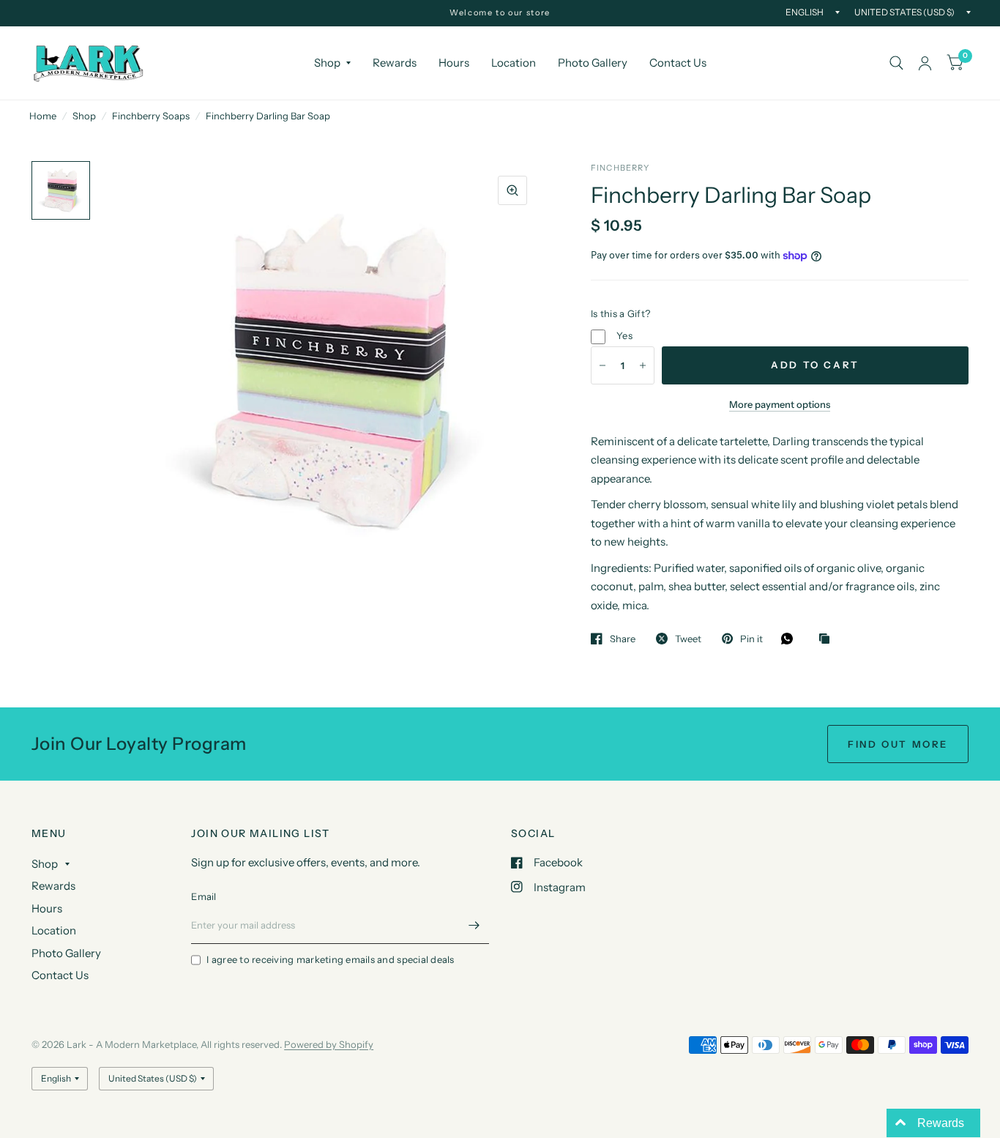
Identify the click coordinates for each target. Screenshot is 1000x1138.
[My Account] (925, 63)
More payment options (779, 404)
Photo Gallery (592, 63)
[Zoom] (512, 190)
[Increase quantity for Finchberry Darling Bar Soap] (643, 365)
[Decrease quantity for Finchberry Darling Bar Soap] (602, 365)
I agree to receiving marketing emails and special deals (330, 959)
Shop (327, 63)
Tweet (688, 638)
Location (513, 63)
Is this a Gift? (620, 313)
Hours (454, 63)
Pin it (751, 638)
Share (622, 638)
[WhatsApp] (790, 638)
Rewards (395, 63)
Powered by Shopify (328, 1044)
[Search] (896, 63)
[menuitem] (332, 63)
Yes (624, 335)
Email (203, 896)
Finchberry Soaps (151, 116)
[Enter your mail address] (474, 925)
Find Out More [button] (898, 744)
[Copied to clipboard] (827, 639)
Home (42, 116)
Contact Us (677, 63)
